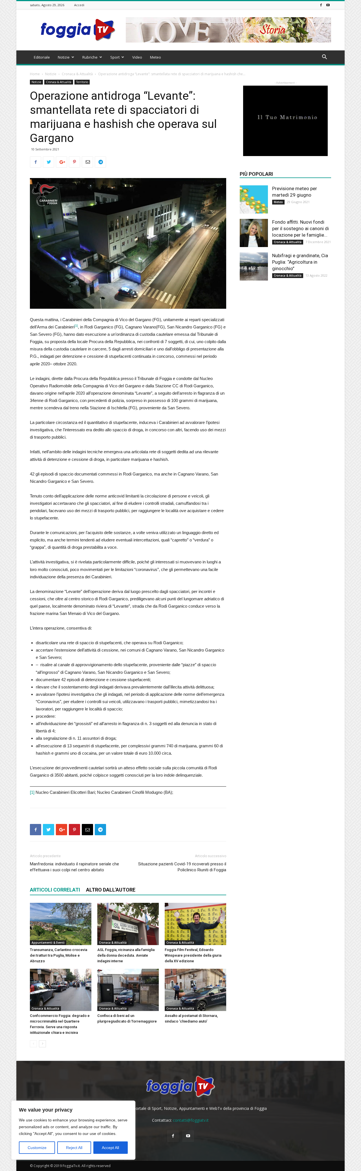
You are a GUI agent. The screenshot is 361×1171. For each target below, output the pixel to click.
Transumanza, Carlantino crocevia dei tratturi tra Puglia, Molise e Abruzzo (58, 955)
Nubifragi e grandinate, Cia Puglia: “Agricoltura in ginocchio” (300, 262)
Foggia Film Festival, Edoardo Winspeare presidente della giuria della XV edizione (193, 955)
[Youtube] (328, 5)
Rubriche (90, 57)
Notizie (64, 57)
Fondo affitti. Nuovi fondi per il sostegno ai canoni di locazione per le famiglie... (300, 228)
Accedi (79, 5)
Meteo (155, 57)
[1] (32, 792)
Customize (37, 1147)
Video (137, 57)
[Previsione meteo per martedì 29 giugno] (254, 199)
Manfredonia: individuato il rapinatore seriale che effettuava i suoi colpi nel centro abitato (74, 866)
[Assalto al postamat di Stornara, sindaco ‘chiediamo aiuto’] (195, 990)
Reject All (74, 1147)
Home (35, 74)
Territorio (82, 82)
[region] (73, 1130)
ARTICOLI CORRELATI (55, 890)
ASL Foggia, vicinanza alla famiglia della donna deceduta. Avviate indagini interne (126, 955)
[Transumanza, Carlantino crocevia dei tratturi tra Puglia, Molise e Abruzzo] (60, 924)
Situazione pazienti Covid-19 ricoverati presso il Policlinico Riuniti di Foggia (182, 866)
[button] (324, 57)
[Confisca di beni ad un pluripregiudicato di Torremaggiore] (128, 990)
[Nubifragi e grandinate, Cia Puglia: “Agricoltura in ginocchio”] (254, 266)
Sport (115, 57)
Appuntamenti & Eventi (48, 943)
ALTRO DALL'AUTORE (110, 890)
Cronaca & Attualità (77, 74)
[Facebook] (321, 5)
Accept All (110, 1147)
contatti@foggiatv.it (191, 1120)
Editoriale (42, 57)
